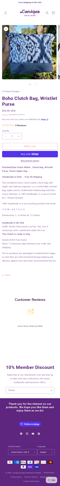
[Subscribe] (51, 390)
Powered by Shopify (33, 473)
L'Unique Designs (18, 473)
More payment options (30, 161)
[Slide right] (36, 84)
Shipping (5, 114)
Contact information (31, 481)
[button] (6, 13)
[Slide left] (24, 84)
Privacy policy (16, 477)
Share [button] (7, 275)
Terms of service (30, 477)
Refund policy (49, 473)
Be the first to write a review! (30, 333)
